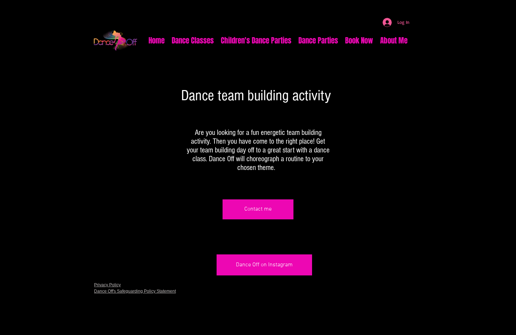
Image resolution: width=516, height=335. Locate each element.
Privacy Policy (107, 284)
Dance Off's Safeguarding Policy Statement (135, 291)
